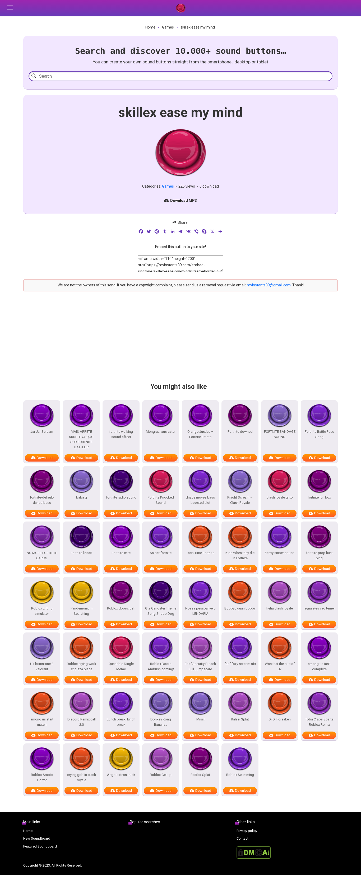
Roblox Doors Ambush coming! (161, 666)
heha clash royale (279, 608)
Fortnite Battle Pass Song (319, 434)
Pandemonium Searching (81, 611)
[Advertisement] (180, 342)
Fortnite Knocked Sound (161, 500)
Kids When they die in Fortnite (239, 555)
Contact (242, 838)
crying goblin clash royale (81, 777)
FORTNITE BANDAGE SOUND (279, 434)
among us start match (41, 722)
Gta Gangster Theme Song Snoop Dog (160, 611)
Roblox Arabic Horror (42, 777)
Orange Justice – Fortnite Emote (200, 434)
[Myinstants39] (180, 8)
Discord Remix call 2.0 (81, 722)
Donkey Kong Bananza (160, 722)
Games (168, 27)
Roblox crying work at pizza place (81, 666)
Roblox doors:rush (121, 608)
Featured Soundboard (40, 846)
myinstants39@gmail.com (269, 285)
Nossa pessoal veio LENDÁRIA (200, 611)
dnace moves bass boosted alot (200, 500)
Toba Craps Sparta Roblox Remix (319, 722)
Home (150, 27)
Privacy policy (247, 831)
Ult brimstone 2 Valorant (41, 666)
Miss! (200, 719)
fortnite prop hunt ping (319, 555)
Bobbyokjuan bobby (240, 608)
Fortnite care (121, 553)
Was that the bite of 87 (280, 666)
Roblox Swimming (240, 775)
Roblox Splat (200, 775)
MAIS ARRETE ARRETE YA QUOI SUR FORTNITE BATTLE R (81, 439)
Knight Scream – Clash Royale (240, 500)
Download (45, 458)
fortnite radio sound (121, 497)
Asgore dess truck (121, 775)
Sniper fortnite (161, 553)
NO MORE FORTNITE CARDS (42, 555)
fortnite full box (319, 497)
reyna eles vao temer (319, 608)
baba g (81, 497)
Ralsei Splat (240, 719)
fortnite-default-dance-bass (42, 500)
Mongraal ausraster (160, 432)
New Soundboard (36, 838)
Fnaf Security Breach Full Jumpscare (200, 666)
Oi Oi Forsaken (280, 719)
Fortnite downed (240, 432)
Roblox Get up (161, 775)
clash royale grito (280, 497)
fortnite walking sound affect (121, 434)
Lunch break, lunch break (121, 722)
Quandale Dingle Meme (121, 666)
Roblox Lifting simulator (42, 611)
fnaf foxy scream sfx (240, 664)
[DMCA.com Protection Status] (287, 852)
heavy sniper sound (279, 553)
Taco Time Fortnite (200, 553)
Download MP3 (183, 200)
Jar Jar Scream (41, 432)
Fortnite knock (81, 553)
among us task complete (319, 666)
